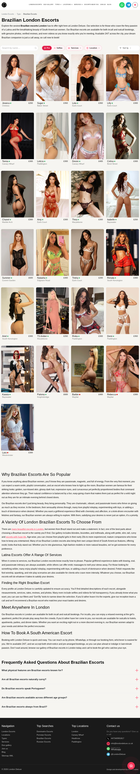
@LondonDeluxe (118, 754)
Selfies (59, 48)
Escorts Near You (91, 4)
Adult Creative (133, 769)
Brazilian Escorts (44, 738)
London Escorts (35, 4)
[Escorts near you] (135, 5)
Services (77, 4)
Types (57, 4)
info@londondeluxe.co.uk (122, 743)
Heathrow (76, 738)
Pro (48, 48)
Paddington (76, 742)
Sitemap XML (7, 756)
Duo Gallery (48, 4)
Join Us (103, 4)
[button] (128, 48)
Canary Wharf (78, 735)
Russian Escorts (44, 742)
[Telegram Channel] (128, 5)
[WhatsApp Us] (122, 5)
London (75, 731)
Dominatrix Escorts (45, 731)
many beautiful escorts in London (28, 529)
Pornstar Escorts (44, 735)
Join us (5, 748)
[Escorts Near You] (131, 765)
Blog (109, 4)
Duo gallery (6, 745)
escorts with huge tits (16, 537)
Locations (67, 4)
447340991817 (117, 738)
